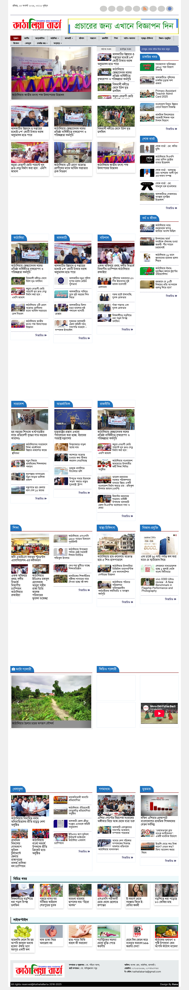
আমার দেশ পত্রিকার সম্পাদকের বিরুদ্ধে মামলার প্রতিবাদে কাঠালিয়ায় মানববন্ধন (114, 845)
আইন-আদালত (129, 38)
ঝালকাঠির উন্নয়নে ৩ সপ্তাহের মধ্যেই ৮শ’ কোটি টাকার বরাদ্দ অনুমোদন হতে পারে (116, 59)
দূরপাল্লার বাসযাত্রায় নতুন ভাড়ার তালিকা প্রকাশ (35, 477)
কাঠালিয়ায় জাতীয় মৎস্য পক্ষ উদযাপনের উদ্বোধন (38, 95)
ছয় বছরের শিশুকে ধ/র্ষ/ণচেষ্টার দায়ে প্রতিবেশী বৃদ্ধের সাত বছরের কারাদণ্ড (29, 435)
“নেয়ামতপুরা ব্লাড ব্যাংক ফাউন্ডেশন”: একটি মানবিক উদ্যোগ (166, 833)
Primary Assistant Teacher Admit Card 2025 (165, 94)
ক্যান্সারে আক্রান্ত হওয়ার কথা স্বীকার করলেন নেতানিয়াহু (78, 457)
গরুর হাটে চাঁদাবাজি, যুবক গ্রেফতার (122, 296)
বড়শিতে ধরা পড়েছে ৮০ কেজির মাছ (166, 900)
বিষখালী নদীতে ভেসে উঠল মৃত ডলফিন (121, 88)
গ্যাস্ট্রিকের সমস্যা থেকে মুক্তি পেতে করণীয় (106, 943)
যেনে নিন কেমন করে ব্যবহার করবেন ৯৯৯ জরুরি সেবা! (137, 943)
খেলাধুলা (28, 43)
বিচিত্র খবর (19, 879)
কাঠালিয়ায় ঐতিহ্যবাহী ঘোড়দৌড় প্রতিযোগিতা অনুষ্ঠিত (79, 810)
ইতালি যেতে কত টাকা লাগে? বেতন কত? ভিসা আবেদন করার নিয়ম (159, 848)
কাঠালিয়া (53, 38)
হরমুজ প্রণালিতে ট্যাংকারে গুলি (77, 470)
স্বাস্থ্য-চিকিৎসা (147, 38)
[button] (17, 73)
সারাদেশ (93, 38)
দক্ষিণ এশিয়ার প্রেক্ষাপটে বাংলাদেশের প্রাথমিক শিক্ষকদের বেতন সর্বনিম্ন (158, 821)
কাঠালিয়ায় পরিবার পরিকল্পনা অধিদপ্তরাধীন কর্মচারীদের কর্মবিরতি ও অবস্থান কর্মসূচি (114, 588)
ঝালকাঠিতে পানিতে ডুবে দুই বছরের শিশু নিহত (79, 294)
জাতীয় (26, 38)
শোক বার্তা (148, 139)
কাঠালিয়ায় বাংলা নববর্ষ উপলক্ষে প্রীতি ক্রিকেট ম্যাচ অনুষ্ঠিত (39, 846)
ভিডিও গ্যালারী (107, 669)
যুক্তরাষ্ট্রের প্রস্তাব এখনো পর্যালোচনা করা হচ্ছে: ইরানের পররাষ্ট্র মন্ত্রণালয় (70, 435)
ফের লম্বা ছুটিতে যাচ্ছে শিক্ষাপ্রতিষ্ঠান (79, 567)
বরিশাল (81, 38)
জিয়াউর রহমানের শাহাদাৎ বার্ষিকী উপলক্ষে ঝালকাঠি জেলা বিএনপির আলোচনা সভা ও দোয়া (114, 502)
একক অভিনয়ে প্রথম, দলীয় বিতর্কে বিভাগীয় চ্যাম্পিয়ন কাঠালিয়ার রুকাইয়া (116, 269)
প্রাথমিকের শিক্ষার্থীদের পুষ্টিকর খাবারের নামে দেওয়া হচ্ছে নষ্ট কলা (79, 579)
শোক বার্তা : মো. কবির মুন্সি (166, 147)
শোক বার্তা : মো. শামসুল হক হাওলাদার (165, 185)
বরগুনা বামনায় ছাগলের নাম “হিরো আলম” (79, 902)
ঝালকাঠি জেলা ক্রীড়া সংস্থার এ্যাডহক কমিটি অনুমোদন (79, 824)
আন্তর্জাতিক (39, 38)
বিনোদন (16, 43)
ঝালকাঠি (68, 38)
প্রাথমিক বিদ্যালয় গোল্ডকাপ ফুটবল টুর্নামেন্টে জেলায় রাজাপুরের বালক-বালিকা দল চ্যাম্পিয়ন (18, 853)
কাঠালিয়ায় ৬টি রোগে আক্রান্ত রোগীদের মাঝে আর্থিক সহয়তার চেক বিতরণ (71, 168)
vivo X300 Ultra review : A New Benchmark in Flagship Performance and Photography (158, 585)
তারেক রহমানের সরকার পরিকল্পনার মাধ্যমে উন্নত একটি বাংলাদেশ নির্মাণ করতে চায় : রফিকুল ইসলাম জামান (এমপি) (116, 482)
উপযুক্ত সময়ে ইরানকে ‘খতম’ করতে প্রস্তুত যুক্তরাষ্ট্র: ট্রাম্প (80, 481)
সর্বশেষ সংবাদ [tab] (106, 49)
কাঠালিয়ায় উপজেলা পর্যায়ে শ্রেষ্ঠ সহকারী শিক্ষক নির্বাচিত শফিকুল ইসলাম (71, 554)
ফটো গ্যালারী (23, 669)
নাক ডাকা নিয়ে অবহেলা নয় (48, 941)
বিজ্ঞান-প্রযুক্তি (165, 38)
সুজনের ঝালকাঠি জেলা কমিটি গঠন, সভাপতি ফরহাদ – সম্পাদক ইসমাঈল (71, 326)
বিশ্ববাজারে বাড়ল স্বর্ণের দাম (77, 446)
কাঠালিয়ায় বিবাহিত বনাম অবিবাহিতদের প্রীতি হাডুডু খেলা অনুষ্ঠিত (28, 822)
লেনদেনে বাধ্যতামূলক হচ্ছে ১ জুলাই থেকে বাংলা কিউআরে (166, 569)
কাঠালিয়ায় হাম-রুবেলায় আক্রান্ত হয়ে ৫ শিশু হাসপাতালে (115, 558)
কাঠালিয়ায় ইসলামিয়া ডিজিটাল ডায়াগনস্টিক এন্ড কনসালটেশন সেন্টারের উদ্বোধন (115, 570)
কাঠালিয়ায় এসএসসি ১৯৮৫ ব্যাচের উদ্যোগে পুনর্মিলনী (79, 539)
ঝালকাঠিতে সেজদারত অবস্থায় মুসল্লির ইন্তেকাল (166, 197)
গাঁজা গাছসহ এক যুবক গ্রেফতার (120, 306)
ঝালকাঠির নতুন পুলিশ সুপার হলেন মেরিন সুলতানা (79, 281)
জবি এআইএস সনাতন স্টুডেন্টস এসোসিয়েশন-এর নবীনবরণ (28, 558)
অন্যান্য (57, 43)
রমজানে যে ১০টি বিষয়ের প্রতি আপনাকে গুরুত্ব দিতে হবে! (166, 284)
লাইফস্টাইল (20, 920)
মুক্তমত (146, 789)
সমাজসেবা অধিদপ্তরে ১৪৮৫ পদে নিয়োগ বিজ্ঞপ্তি (165, 67)
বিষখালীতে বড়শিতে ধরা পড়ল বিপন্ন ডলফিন (122, 318)
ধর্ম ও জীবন (148, 218)
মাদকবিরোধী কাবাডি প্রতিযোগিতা (78, 799)
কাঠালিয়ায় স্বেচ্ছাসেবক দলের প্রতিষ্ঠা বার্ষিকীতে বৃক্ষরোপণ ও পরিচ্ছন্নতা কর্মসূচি (115, 74)
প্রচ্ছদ (15, 38)
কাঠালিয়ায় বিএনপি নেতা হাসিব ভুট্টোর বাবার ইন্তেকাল (164, 159)
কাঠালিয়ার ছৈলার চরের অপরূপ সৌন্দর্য (33, 723)
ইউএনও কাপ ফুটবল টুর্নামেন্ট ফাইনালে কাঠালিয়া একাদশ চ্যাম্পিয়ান (71, 839)
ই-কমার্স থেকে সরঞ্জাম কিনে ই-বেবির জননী (134, 902)
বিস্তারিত (39, 335)
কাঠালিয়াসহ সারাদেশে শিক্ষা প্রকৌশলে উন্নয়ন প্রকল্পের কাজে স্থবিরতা (29, 449)
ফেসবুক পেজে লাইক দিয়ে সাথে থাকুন (155, 49)
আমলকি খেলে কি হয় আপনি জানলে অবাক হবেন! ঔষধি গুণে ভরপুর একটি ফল (22, 945)
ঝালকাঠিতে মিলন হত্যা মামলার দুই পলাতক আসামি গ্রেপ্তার (70, 309)
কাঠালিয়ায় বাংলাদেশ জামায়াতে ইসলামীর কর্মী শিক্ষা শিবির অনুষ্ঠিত (115, 465)
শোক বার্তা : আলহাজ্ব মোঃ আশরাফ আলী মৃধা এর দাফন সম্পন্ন (166, 173)
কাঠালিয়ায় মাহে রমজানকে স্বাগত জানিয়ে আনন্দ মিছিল (165, 228)
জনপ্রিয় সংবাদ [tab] (125, 49)
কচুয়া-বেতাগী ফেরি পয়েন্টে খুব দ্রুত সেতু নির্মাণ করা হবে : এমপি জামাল (28, 168)
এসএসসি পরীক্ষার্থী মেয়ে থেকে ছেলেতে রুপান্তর (107, 902)
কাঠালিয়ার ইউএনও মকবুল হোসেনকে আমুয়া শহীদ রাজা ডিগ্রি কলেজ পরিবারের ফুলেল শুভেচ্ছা (40, 587)
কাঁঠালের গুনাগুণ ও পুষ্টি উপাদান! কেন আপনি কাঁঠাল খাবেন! (166, 943)
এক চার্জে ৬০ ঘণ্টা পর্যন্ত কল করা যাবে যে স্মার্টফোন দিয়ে (158, 558)
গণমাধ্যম (104, 789)
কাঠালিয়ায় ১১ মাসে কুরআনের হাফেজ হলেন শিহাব (166, 258)
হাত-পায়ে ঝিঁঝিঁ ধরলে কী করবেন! (78, 941)
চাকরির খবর (41, 43)
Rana (175, 984)
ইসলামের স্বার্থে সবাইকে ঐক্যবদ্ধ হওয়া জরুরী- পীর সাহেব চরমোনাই (166, 243)
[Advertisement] (73, 206)
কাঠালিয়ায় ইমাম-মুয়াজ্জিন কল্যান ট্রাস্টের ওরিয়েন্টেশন (166, 271)
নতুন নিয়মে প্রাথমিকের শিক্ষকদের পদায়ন (36, 463)
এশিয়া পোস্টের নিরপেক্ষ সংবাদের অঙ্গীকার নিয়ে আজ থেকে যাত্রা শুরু (116, 819)
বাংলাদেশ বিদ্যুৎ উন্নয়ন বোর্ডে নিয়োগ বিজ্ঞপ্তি (166, 106)
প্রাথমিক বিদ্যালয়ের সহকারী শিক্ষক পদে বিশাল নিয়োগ (164, 117)
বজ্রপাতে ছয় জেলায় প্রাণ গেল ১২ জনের (35, 489)
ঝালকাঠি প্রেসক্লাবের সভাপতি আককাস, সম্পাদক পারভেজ (122, 830)
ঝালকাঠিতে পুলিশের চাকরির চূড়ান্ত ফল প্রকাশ (165, 80)
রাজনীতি (105, 38)
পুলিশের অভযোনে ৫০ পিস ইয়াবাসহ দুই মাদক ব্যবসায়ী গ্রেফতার (116, 283)
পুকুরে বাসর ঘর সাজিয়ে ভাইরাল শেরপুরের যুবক (48, 902)
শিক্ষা (116, 38)
